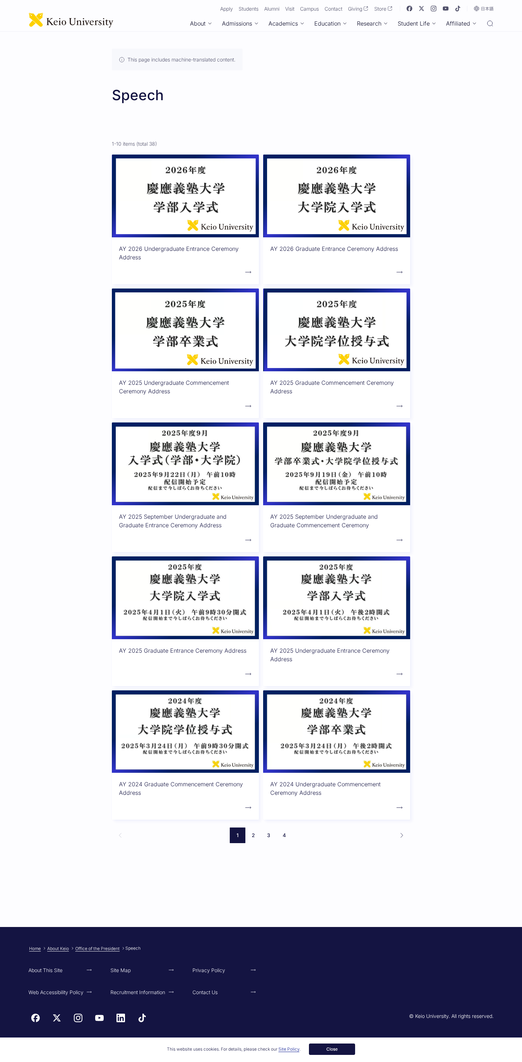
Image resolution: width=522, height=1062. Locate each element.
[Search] (490, 24)
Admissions (237, 23)
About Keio (58, 948)
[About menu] (210, 23)
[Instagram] (433, 8)
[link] (120, 835)
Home (35, 948)
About (198, 23)
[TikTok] (457, 8)
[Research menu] (385, 23)
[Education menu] (345, 23)
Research (369, 23)
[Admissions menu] (256, 23)
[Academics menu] (302, 23)
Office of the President (97, 948)
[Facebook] (409, 8)
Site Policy (288, 1049)
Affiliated (458, 23)
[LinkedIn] (120, 1017)
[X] (421, 8)
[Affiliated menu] (474, 23)
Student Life (414, 23)
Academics (283, 23)
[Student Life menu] (434, 23)
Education (327, 23)
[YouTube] (445, 8)
